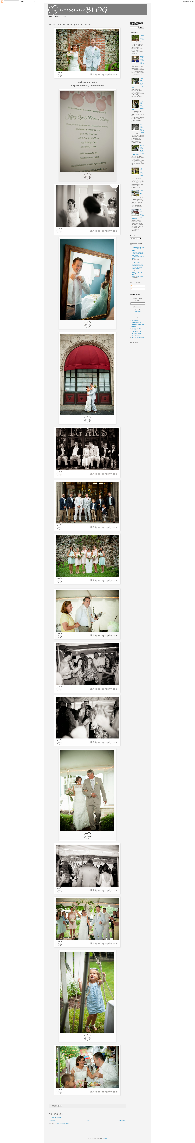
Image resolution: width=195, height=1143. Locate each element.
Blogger (105, 1138)
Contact (64, 16)
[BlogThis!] (55, 1106)
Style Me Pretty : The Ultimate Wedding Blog (138, 249)
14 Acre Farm (135, 320)
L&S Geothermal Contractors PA (136, 334)
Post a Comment (56, 1117)
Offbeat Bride (136, 262)
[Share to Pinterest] (61, 1106)
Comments (135, 289)
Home (50, 16)
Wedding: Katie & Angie (137, 276)
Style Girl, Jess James (138, 337)
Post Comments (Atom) (62, 1123)
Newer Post (52, 1121)
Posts (134, 286)
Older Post (122, 1121)
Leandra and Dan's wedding (142, 38)
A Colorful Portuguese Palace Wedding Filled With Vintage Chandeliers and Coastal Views (138, 255)
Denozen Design (136, 331)
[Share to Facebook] (59, 1106)
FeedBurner (137, 311)
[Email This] (53, 1106)
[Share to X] (57, 1106)
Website (57, 16)
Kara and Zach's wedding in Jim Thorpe (142, 128)
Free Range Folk (136, 322)
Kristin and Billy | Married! (142, 193)
